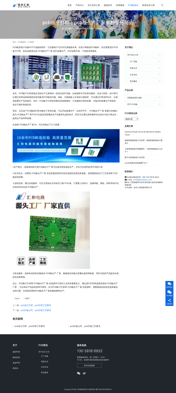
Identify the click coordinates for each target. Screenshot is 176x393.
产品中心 (80, 5)
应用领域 (120, 5)
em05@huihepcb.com (142, 180)
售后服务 (133, 81)
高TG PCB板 (132, 104)
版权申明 (16, 352)
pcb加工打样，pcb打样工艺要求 (36, 305)
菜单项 (15, 368)
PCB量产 (69, 28)
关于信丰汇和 (94, 5)
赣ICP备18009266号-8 (104, 389)
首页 (70, 5)
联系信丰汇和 (148, 5)
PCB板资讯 (133, 5)
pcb (17, 298)
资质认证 (133, 68)
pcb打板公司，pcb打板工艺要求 (36, 310)
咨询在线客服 (89, 365)
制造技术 (108, 5)
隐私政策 (16, 357)
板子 (28, 298)
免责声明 (16, 363)
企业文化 (133, 74)
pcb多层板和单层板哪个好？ (136, 163)
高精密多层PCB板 (134, 98)
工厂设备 (133, 61)
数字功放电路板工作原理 (135, 157)
